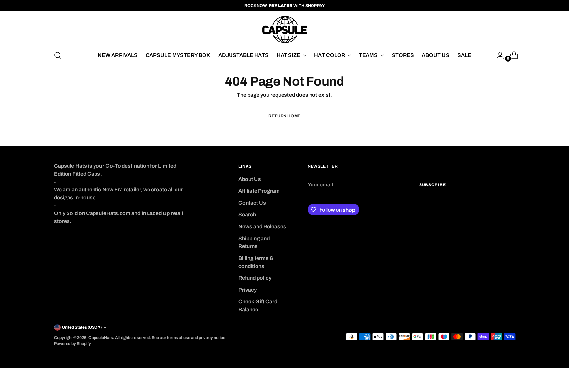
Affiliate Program (259, 191)
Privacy (247, 290)
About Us (249, 179)
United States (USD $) (82, 327)
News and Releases (262, 226)
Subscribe (432, 185)
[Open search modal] (57, 55)
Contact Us (252, 203)
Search (247, 214)
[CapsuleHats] (284, 29)
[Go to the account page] (497, 55)
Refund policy (254, 278)
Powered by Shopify (72, 343)
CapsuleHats (100, 337)
